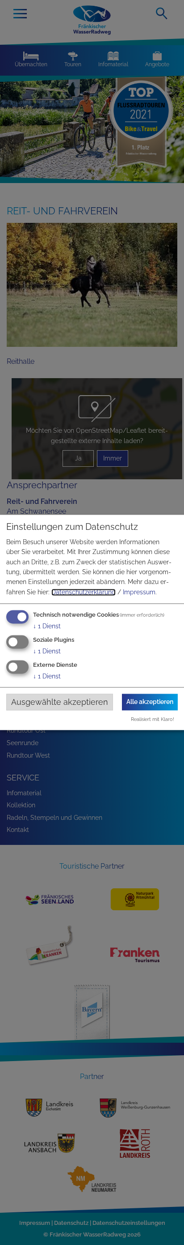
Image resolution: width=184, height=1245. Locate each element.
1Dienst (47, 626)
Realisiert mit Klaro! (152, 719)
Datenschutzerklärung (83, 592)
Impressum (139, 592)
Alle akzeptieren (149, 701)
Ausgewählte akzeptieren (59, 702)
